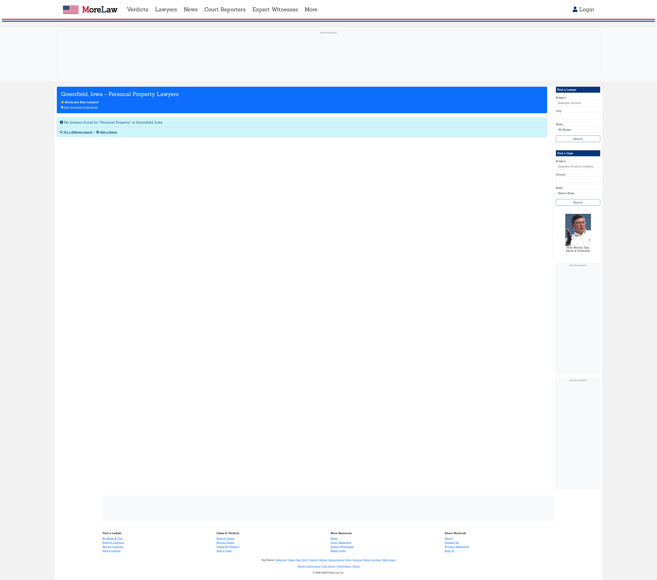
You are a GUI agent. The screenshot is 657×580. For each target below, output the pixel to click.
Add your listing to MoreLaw (80, 107)
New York (301, 559)
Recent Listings (112, 546)
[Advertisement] (328, 60)
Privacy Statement (457, 546)
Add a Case (224, 550)
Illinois (323, 559)
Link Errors (328, 566)
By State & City (112, 538)
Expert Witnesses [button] (275, 9)
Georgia (357, 559)
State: (559, 124)
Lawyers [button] (166, 9)
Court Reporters (341, 542)
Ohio (348, 559)
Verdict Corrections (308, 566)
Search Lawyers (113, 542)
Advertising (344, 566)
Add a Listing (111, 550)
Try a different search (77, 132)
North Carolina (372, 559)
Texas (291, 559)
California (280, 559)
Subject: (561, 97)
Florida (313, 559)
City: (559, 111)
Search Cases (225, 538)
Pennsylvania (336, 559)
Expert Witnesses (342, 546)
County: (561, 174)
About (449, 538)
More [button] (311, 9)
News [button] (191, 9)
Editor (356, 566)
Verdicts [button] (137, 9)
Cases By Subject (227, 546)
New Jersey (389, 559)
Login (585, 9)
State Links (338, 550)
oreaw (99, 9)
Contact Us (452, 542)
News (334, 538)
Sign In (449, 550)
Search (578, 139)
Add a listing (108, 132)
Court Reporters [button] (225, 9)
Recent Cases (225, 542)
